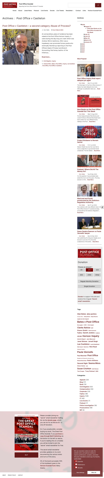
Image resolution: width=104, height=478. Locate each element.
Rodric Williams (92, 360)
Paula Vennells (85, 352)
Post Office (45, 65)
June (87, 36)
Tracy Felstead (90, 371)
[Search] (98, 5)
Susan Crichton (84, 368)
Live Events (84, 401)
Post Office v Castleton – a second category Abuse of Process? (36, 26)
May (87, 38)
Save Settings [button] (80, 472)
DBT (92, 328)
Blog (81, 382)
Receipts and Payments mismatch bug (85, 358)
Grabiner (97, 333)
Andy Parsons (94, 316)
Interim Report (81, 339)
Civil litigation (47, 61)
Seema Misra (94, 363)
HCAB (79, 336)
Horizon (86, 336)
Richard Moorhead (81, 360)
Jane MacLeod (91, 339)
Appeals (82, 380)
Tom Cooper (80, 371)
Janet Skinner (82, 341)
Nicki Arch (86, 347)
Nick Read (93, 347)
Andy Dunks (87, 316)
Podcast (82, 403)
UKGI (96, 371)
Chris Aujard (91, 325)
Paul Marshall (82, 355)
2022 (83, 50)
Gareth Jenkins (89, 333)
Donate (97, 292)
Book (81, 384)
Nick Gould (80, 347)
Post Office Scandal (26, 4)
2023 (83, 48)
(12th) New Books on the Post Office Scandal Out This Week (94, 30)
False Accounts (92, 330)
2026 (83, 24)
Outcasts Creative (81, 349)
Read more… (46, 57)
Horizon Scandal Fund (47, 465)
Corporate (83, 391)
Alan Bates (81, 314)
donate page (52, 420)
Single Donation (89, 286)
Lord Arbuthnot (94, 344)
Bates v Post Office (57, 63)
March (88, 40)
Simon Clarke (81, 366)
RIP (81, 410)
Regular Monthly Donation (89, 281)
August (88, 26)
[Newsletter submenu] (73, 10)
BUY (26, 455)
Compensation (85, 389)
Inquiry (54, 61)
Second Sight (82, 363)
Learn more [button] (77, 458)
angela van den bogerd (83, 319)
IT (80, 398)
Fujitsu (79, 333)
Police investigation (87, 405)
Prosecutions (84, 408)
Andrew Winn (47, 63)
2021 (83, 52)
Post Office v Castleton (55, 65)
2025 (83, 44)
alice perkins (92, 314)
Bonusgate (80, 325)
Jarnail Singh (93, 341)
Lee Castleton (71, 63)
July (87, 34)
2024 (83, 46)
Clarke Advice (83, 327)
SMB (87, 366)
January (88, 42)
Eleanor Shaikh (82, 330)
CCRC (85, 325)
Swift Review (95, 368)
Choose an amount (85, 267)
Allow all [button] (93, 472)
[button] (75, 461)
